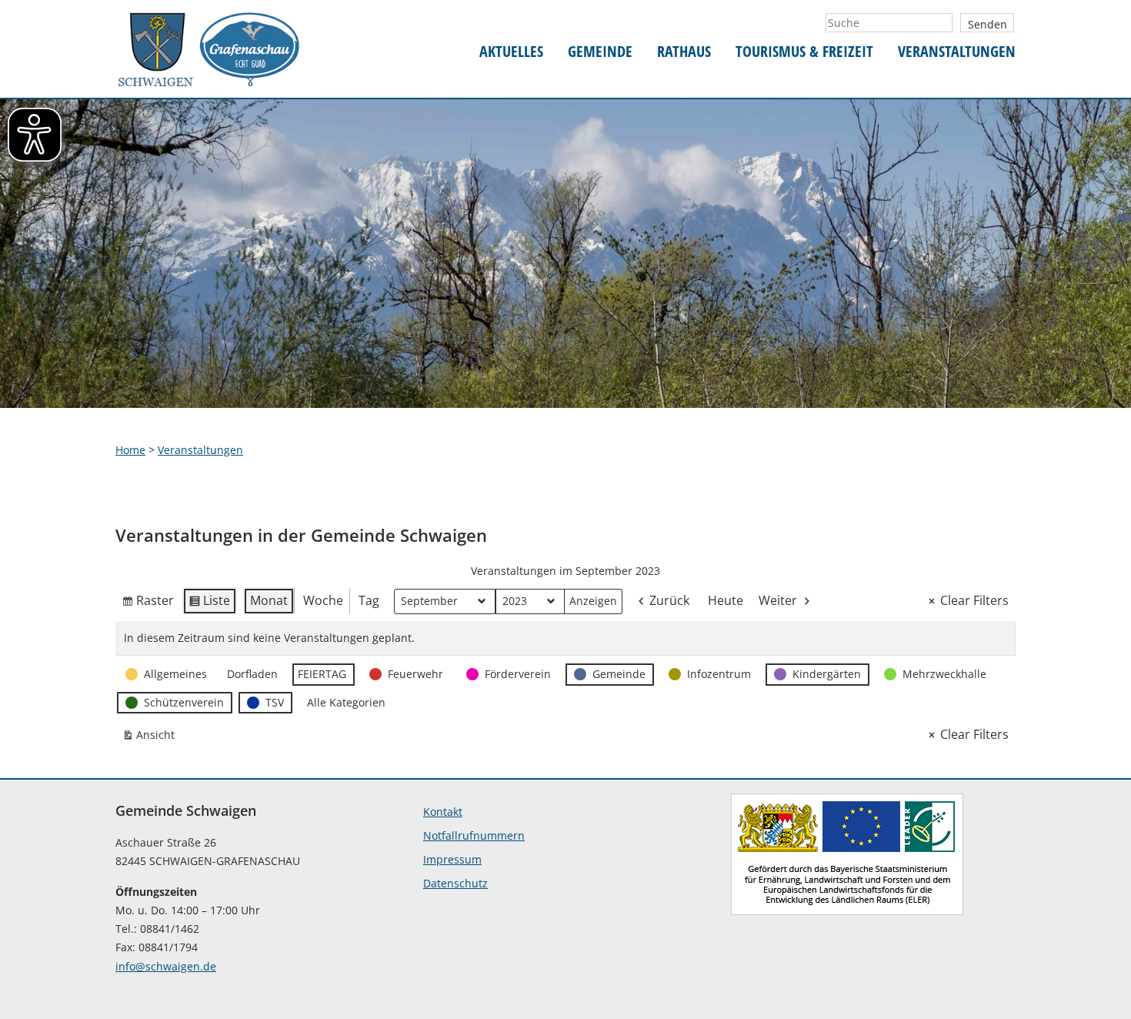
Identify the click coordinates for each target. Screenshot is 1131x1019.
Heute (725, 600)
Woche (323, 600)
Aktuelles (511, 52)
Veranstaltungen (957, 52)
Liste (209, 603)
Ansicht (152, 737)
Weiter (778, 600)
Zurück (669, 600)
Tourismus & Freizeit (804, 52)
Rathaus (684, 52)
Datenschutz (455, 883)
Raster (148, 603)
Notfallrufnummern (474, 835)
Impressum (452, 859)
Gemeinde (600, 52)
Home (130, 450)
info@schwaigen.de (165, 966)
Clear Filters (974, 600)
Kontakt (442, 811)
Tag (369, 600)
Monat (269, 600)
